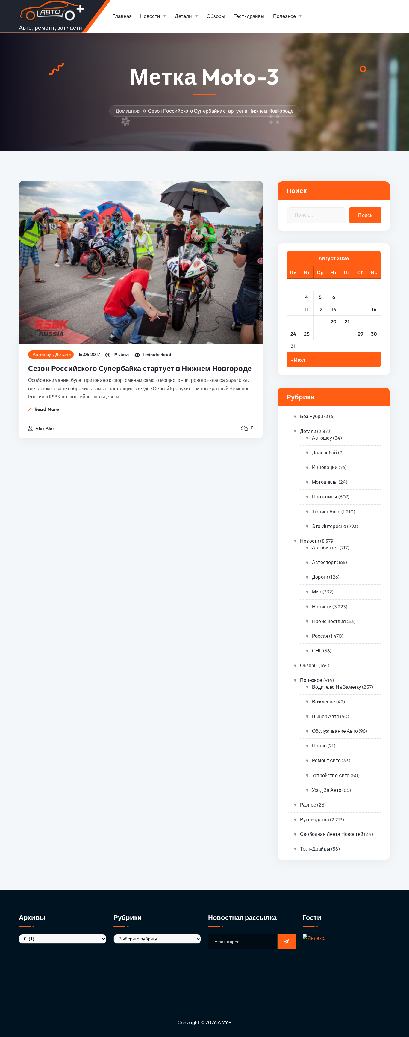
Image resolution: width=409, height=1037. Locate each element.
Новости (150, 16)
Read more (46, 409)
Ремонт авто (326, 760)
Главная (122, 16)
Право (319, 746)
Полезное (284, 16)
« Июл (298, 360)
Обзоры (216, 16)
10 (293, 309)
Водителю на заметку (336, 687)
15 (360, 309)
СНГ (317, 651)
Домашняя (128, 111)
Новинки (321, 607)
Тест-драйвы (249, 16)
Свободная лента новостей (331, 834)
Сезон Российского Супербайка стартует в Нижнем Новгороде (220, 111)
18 (307, 322)
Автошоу (42, 354)
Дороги (320, 577)
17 (293, 322)
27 (333, 334)
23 (374, 322)
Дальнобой (324, 453)
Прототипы (324, 497)
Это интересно (329, 526)
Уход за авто (326, 790)
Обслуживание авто (335, 731)
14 (347, 309)
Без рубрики (314, 416)
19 (320, 322)
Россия (320, 636)
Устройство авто (330, 775)
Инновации (324, 467)
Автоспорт (324, 562)
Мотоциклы (324, 482)
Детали (183, 16)
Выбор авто (325, 716)
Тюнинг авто (326, 512)
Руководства (314, 819)
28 (347, 334)
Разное (308, 805)
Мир (316, 592)
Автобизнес (325, 548)
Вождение (323, 702)
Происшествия (329, 621)
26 (320, 334)
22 (360, 322)
